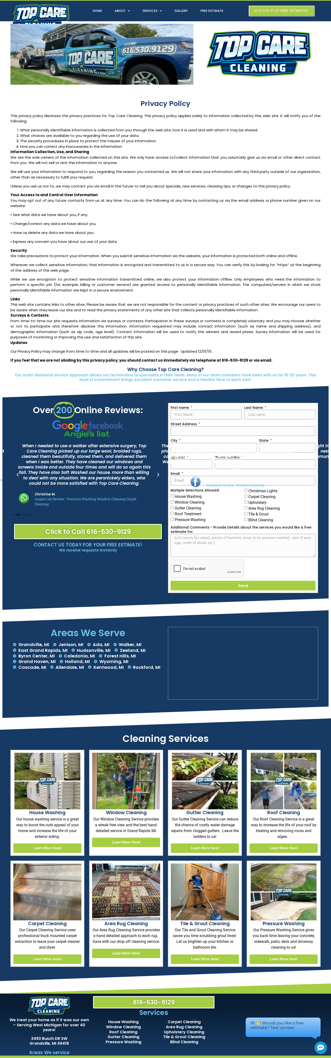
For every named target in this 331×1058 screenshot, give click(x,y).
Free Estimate (211, 10)
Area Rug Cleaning (184, 1027)
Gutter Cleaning (123, 1037)
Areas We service (49, 1052)
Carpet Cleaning (184, 1022)
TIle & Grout (258, 514)
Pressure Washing (190, 519)
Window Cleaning (123, 1027)
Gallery (181, 10)
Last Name (254, 407)
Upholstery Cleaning (184, 1032)
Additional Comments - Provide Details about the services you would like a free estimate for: (241, 529)
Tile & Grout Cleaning (184, 1037)
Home (97, 10)
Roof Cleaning (123, 1032)
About (120, 10)
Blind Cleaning (260, 520)
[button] (17, 474)
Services (150, 10)
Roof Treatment (188, 513)
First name (180, 407)
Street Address (184, 424)
